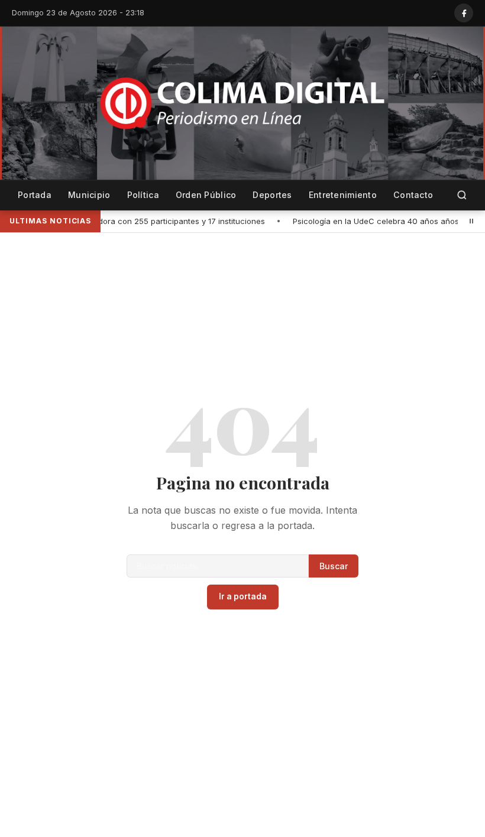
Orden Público (206, 195)
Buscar (333, 566)
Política (143, 195)
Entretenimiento (343, 195)
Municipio (89, 195)
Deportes (272, 195)
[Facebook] (463, 13)
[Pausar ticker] (471, 221)
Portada (34, 195)
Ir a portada (243, 596)
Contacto (413, 195)
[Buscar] (462, 195)
